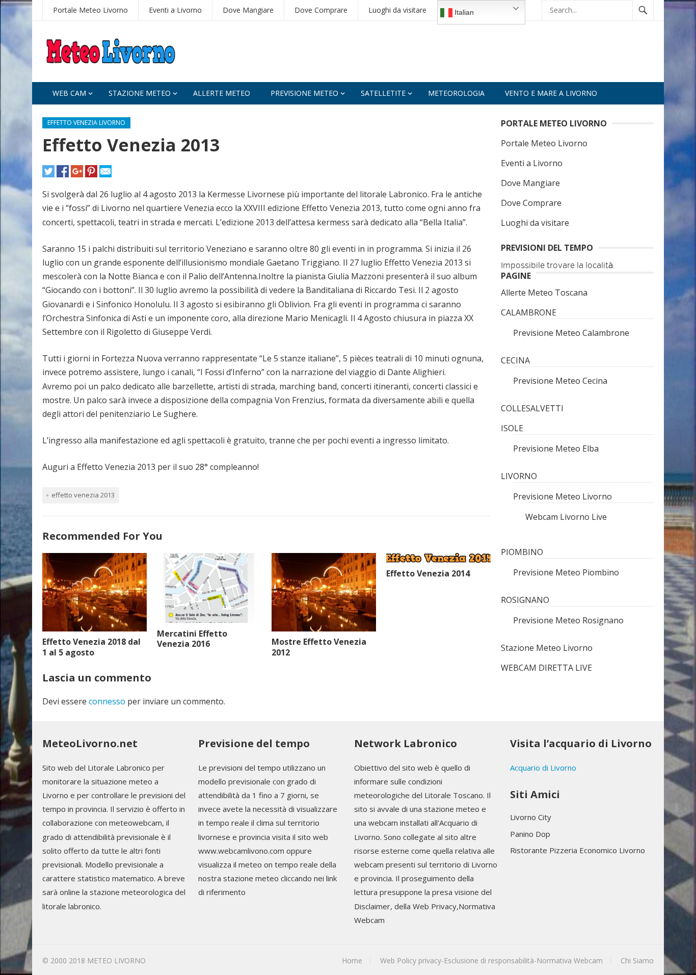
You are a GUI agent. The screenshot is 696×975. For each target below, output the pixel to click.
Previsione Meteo (304, 93)
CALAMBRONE (528, 312)
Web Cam (69, 93)
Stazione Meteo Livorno (547, 647)
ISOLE (512, 428)
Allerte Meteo (221, 93)
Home (352, 960)
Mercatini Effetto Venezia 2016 (192, 639)
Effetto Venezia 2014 (428, 573)
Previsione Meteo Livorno (562, 496)
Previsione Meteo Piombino (566, 572)
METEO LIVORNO (116, 960)
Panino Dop (530, 834)
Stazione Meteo (140, 93)
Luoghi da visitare (397, 10)
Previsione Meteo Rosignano (568, 620)
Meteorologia (456, 93)
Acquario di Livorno (543, 767)
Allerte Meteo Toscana (544, 292)
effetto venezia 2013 (83, 494)
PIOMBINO (522, 552)
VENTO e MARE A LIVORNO (551, 93)
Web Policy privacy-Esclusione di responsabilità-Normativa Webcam (491, 960)
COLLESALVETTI (532, 408)
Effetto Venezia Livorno (86, 122)
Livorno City (530, 817)
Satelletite (383, 93)
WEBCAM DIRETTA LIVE (546, 667)
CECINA (515, 360)
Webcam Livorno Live (566, 516)
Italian (463, 12)
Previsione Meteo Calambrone (571, 332)
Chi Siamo (637, 960)
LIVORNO (519, 476)
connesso (107, 701)
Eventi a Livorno (175, 10)
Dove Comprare (321, 10)
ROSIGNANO (525, 599)
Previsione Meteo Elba (556, 448)
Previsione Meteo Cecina (560, 380)
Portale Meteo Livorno (90, 10)
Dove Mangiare (248, 10)
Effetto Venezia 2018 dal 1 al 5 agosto (91, 647)
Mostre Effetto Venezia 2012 (319, 647)
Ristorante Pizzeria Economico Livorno (577, 850)
